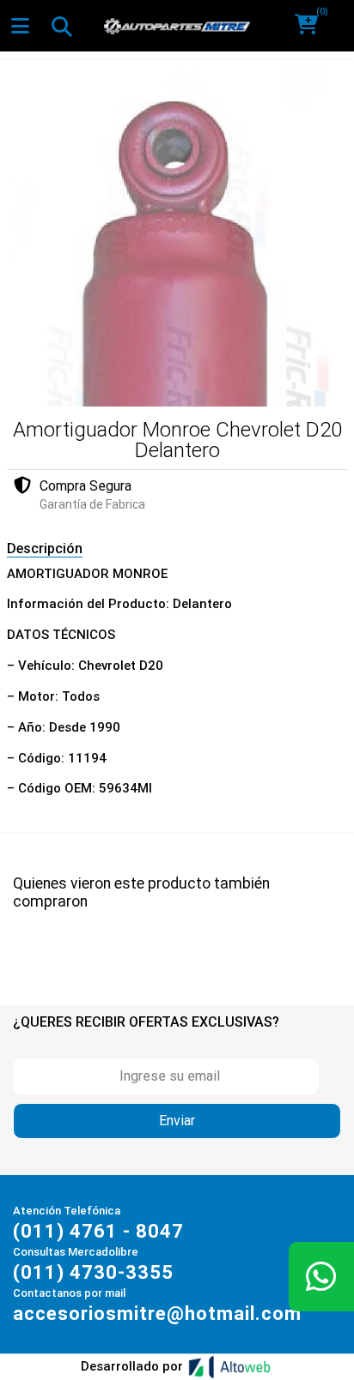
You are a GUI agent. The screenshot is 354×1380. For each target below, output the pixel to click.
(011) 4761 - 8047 (98, 1231)
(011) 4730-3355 (93, 1272)
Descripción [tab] (44, 548)
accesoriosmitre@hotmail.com (157, 1313)
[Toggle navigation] (61, 26)
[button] (312, 26)
